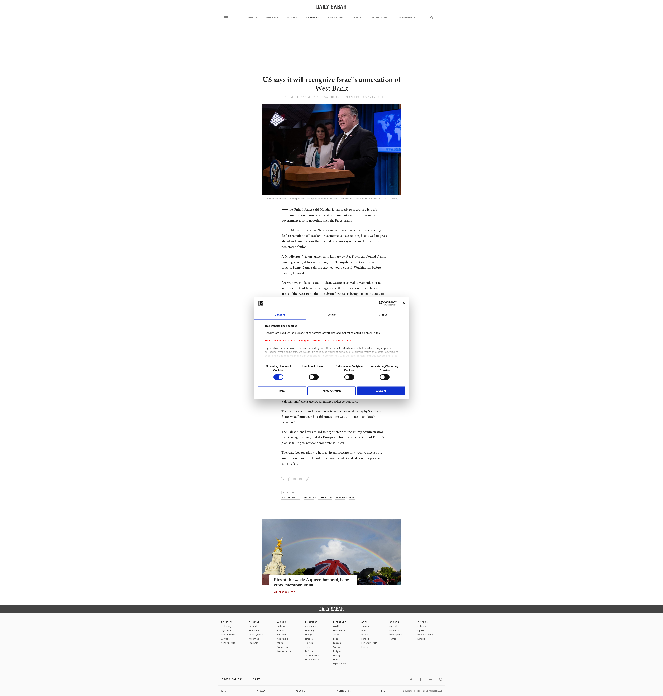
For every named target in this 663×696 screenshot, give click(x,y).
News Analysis (228, 642)
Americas (312, 18)
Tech (307, 647)
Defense (309, 651)
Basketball (394, 630)
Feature (337, 659)
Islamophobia (406, 18)
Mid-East (272, 18)
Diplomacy (226, 626)
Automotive (311, 626)
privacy (261, 691)
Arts (364, 622)
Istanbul (253, 626)
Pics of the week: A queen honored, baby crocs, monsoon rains (311, 582)
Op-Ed (420, 630)
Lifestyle (339, 622)
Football (393, 626)
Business (311, 622)
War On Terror (228, 634)
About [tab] (383, 314)
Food (335, 638)
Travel (336, 634)
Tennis (392, 638)
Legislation (226, 630)
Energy (308, 634)
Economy (309, 630)
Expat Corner (339, 663)
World (252, 18)
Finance (309, 638)
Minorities (254, 638)
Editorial (421, 638)
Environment (339, 630)
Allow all (381, 390)
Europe (292, 18)
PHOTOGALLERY (287, 592)
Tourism (309, 642)
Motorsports (395, 634)
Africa (357, 18)
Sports (394, 622)
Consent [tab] (280, 314)
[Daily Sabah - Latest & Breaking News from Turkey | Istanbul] (331, 6)
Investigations (256, 634)
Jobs (223, 691)
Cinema (365, 626)
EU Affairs (225, 638)
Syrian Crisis (379, 18)
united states (325, 497)
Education (254, 630)
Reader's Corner (425, 634)
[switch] (314, 377)
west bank (309, 497)
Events (364, 634)
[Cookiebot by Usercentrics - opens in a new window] (381, 303)
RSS (383, 691)
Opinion (423, 622)
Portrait (365, 638)
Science (336, 647)
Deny (282, 390)
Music (364, 630)
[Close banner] (404, 303)
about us (301, 691)
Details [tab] (331, 314)
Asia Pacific (336, 18)
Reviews (365, 647)
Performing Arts (369, 642)
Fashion (337, 642)
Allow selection (331, 390)
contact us (344, 691)
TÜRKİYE (254, 622)
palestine (340, 497)
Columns (421, 626)
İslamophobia (284, 651)
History (336, 655)
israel (352, 497)
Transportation (312, 655)
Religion (337, 651)
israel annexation (290, 497)
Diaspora (253, 642)
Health (336, 626)
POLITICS (227, 622)
